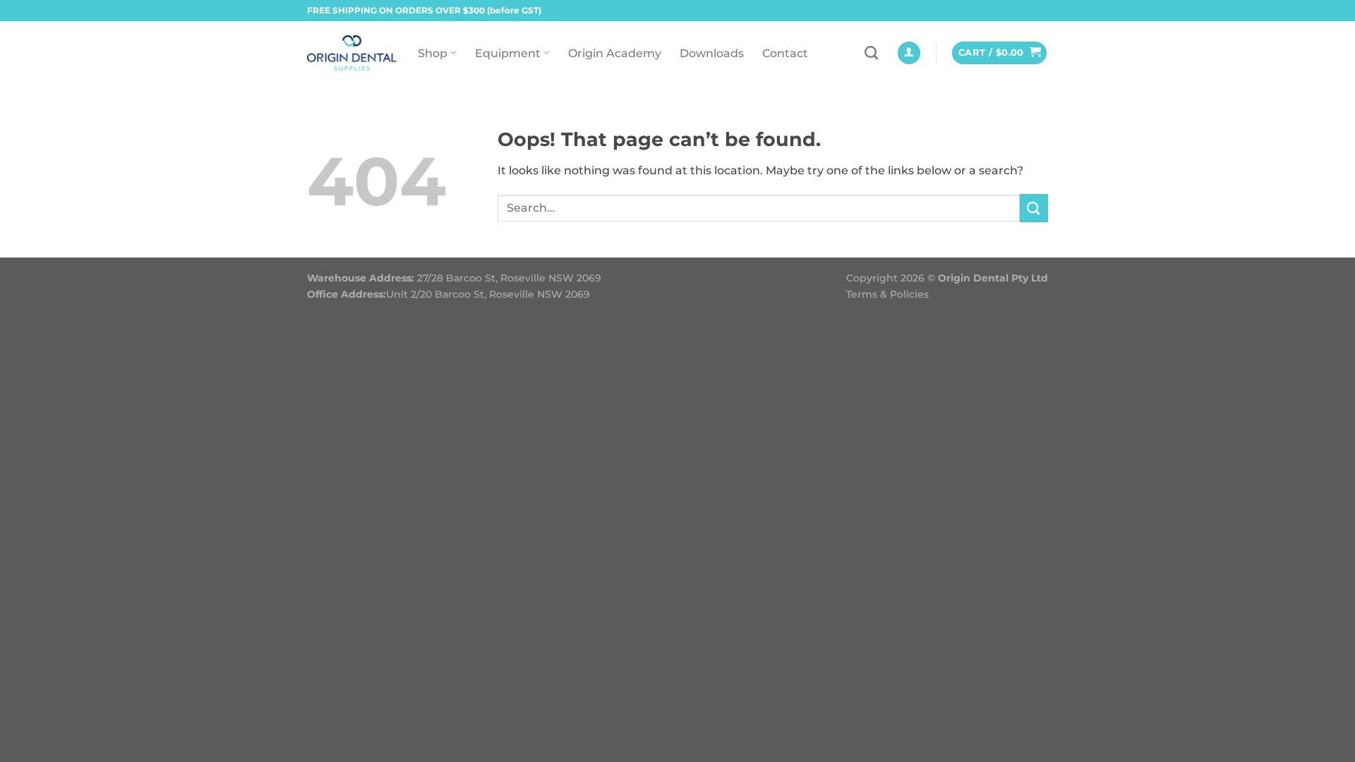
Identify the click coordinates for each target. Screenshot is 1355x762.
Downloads (712, 53)
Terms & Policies (887, 294)
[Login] (909, 53)
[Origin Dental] (352, 53)
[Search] (871, 52)
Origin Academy (614, 53)
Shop (432, 53)
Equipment (508, 53)
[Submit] (1034, 208)
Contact (785, 53)
